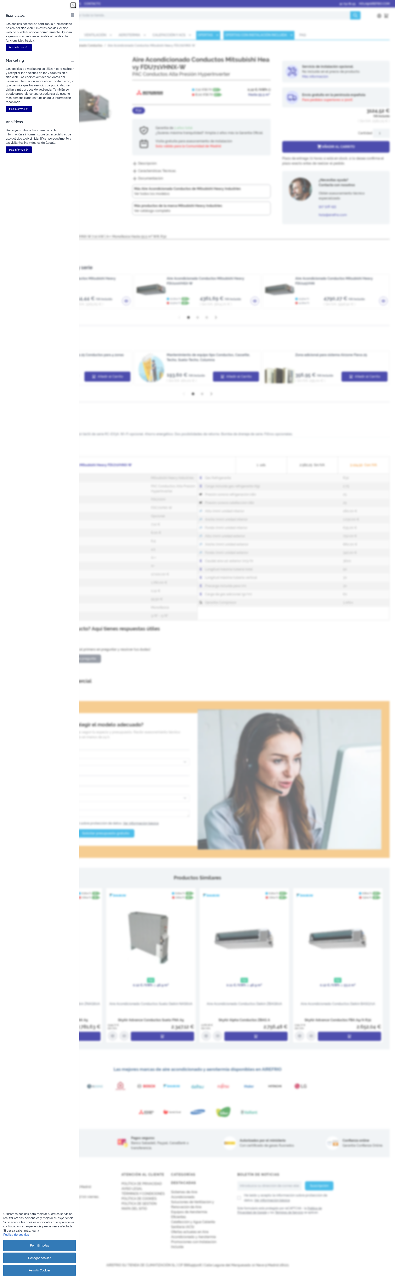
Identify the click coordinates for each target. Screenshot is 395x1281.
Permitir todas (39, 1245)
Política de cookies (16, 1234)
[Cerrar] (73, 5)
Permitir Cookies (39, 1270)
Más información (18, 47)
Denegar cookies (39, 1258)
